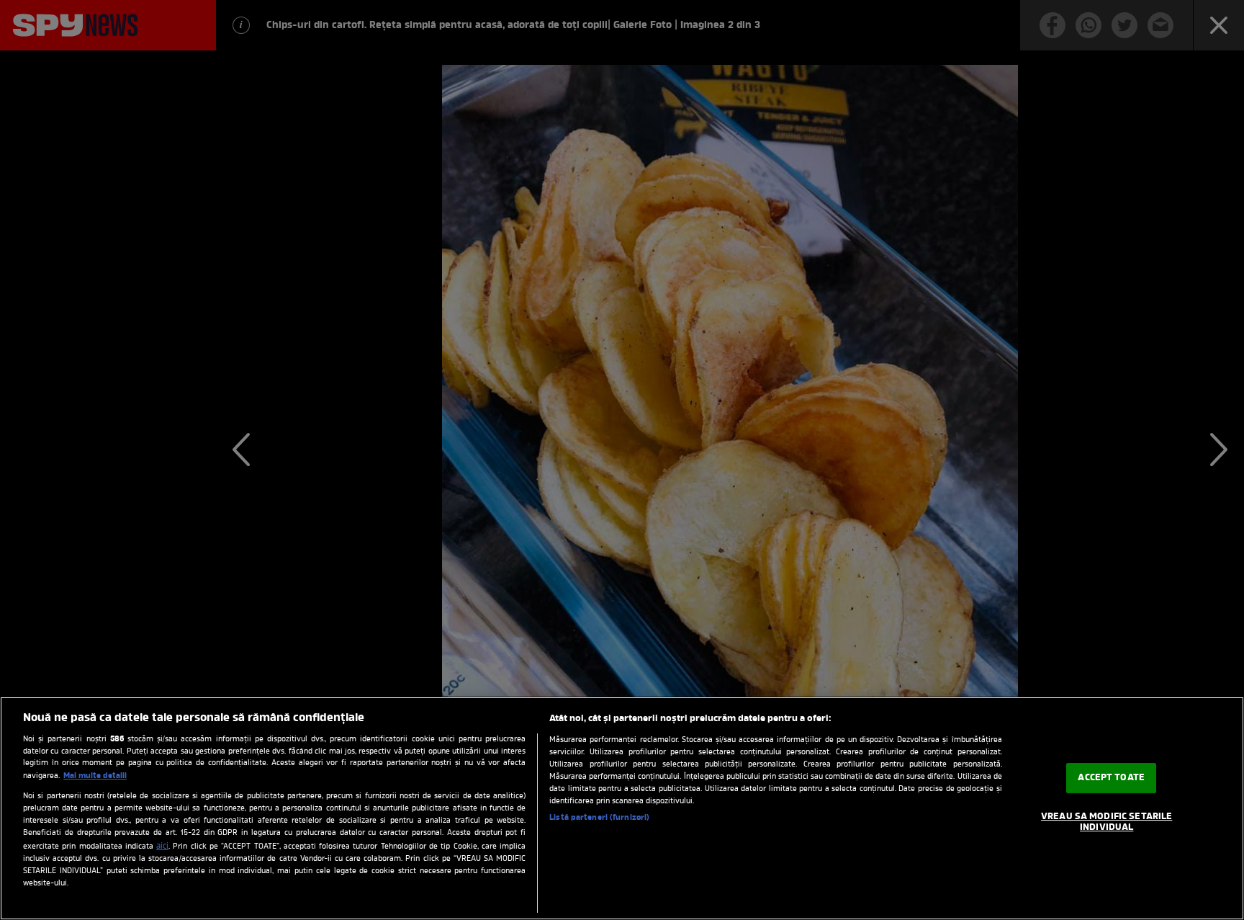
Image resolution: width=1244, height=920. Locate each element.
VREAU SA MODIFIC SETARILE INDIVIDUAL (1106, 822)
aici (162, 846)
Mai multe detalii (95, 775)
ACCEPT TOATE (1111, 777)
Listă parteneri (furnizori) (599, 817)
